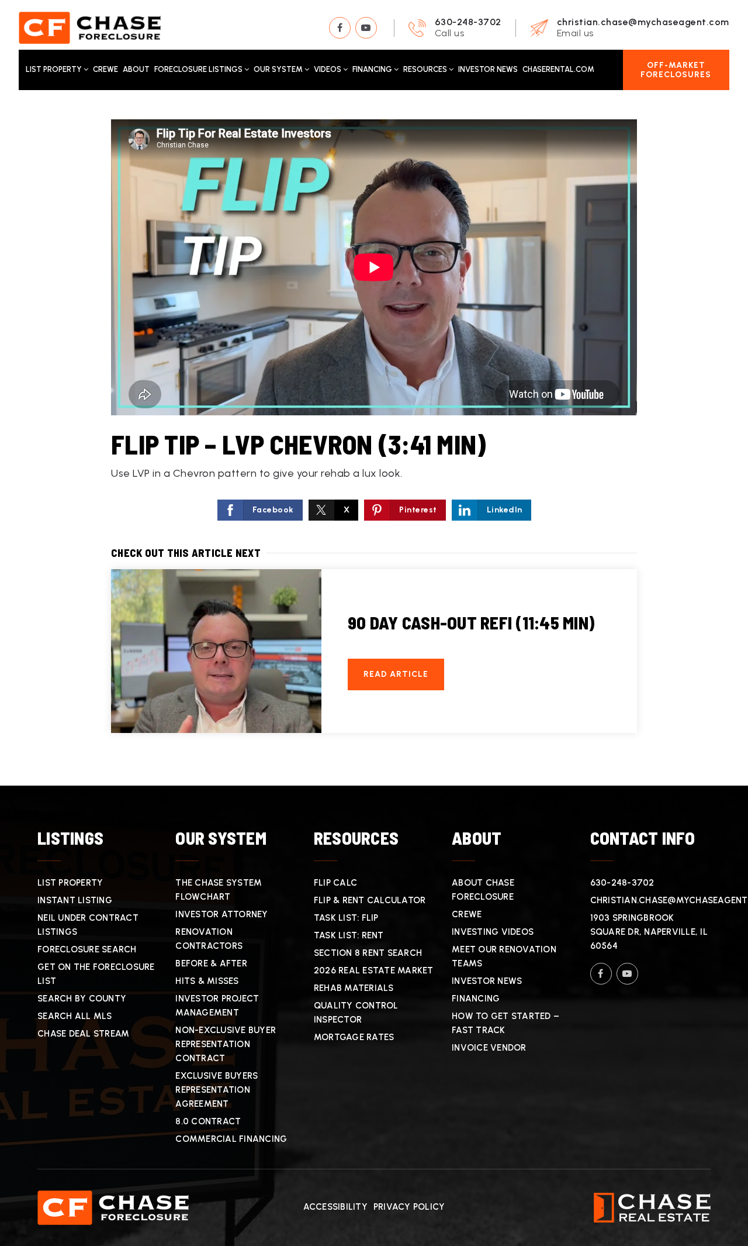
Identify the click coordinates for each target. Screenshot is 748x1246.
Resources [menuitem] (426, 69)
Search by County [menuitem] (81, 998)
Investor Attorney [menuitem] (221, 914)
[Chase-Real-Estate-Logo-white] (652, 1206)
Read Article (395, 674)
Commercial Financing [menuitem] (231, 1139)
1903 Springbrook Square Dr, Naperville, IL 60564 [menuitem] (649, 932)
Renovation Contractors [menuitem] (209, 939)
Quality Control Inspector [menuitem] (356, 1012)
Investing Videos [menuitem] (493, 932)
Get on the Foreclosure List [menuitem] (96, 974)
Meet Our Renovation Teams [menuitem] (504, 956)
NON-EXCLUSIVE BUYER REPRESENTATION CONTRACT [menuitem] (225, 1044)
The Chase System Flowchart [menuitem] (218, 889)
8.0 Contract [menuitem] (208, 1121)
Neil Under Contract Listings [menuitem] (87, 925)
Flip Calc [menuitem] (335, 882)
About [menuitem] (136, 69)
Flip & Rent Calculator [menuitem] (370, 900)
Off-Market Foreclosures (675, 69)
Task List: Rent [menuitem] (349, 935)
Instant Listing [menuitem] (74, 900)
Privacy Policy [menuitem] (409, 1207)
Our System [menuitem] (279, 69)
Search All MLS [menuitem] (74, 1016)
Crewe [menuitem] (105, 69)
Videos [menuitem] (328, 69)
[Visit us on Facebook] (340, 28)
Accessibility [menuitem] (335, 1207)
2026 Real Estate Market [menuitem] (374, 970)
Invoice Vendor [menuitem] (489, 1047)
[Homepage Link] (90, 26)
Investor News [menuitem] (488, 69)
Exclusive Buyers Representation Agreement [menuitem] (216, 1090)
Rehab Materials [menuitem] (354, 988)
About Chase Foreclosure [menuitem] (483, 889)
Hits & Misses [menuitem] (206, 981)
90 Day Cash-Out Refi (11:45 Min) (471, 622)
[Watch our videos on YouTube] (366, 28)
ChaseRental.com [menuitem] (558, 69)
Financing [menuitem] (373, 69)
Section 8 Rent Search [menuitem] (368, 953)
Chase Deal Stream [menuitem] (83, 1033)
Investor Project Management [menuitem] (217, 1005)
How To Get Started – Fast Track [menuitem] (505, 1023)
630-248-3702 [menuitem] (622, 882)
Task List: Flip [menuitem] (346, 918)
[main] (374, 438)
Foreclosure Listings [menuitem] (199, 69)
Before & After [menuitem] (211, 963)
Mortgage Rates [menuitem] (354, 1037)
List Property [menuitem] (55, 69)
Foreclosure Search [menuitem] (87, 949)
